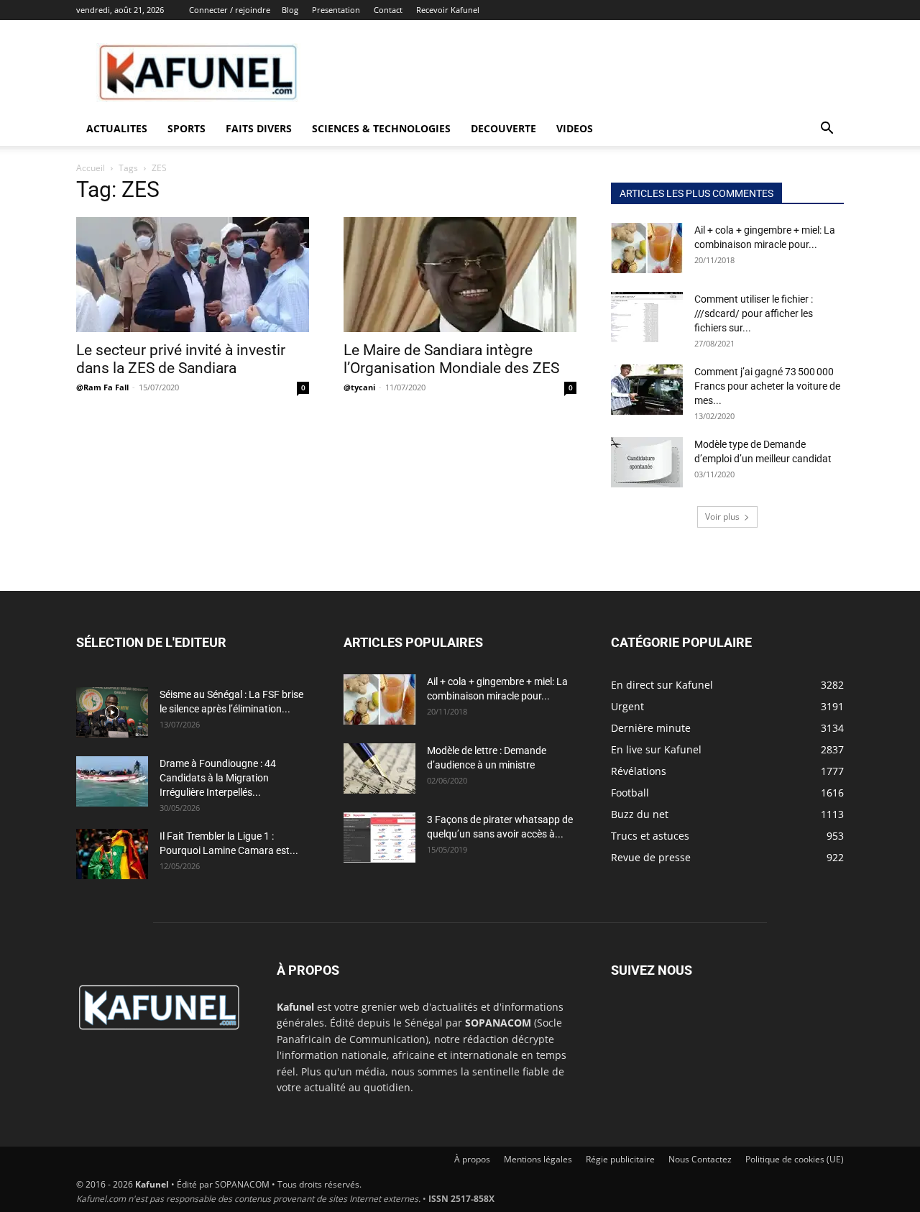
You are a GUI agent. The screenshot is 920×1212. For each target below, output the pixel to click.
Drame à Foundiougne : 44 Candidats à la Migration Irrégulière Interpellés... (218, 778)
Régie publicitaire (620, 1159)
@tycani (359, 387)
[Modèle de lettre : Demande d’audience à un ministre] (379, 768)
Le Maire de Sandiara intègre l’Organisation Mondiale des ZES (451, 359)
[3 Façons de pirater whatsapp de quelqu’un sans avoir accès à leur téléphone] (379, 837)
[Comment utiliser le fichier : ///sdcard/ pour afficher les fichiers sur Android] (647, 317)
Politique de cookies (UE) (794, 1159)
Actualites (116, 128)
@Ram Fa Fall (102, 387)
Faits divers (259, 128)
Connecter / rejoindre (229, 9)
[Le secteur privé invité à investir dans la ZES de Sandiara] (192, 274)
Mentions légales (538, 1159)
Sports (186, 128)
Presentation (336, 9)
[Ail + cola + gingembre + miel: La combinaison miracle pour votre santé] (647, 248)
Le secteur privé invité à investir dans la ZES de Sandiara (180, 359)
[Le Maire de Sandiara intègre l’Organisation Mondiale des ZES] (460, 274)
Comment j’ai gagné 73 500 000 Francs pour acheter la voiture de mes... (767, 386)
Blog (290, 9)
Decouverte (503, 128)
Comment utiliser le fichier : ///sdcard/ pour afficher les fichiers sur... (753, 313)
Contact (388, 9)
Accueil (90, 168)
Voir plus (722, 516)
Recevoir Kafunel (447, 9)
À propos (472, 1159)
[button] (826, 130)
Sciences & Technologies (381, 128)
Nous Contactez (700, 1159)
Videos (574, 128)
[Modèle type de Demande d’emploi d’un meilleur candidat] (647, 462)
